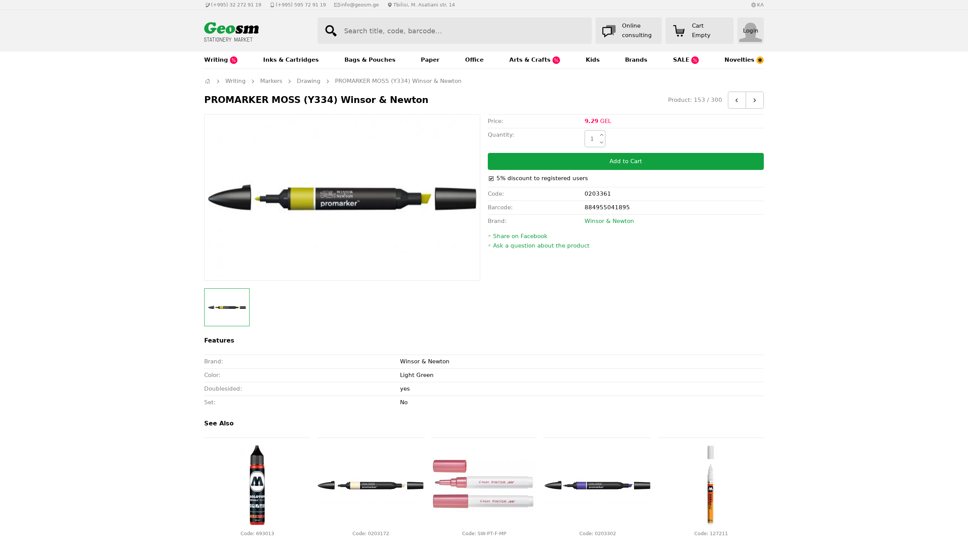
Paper (430, 59)
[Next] (755, 100)
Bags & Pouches (370, 59)
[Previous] (737, 100)
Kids (593, 59)
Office (474, 59)
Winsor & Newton (609, 221)
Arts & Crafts (530, 59)
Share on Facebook (520, 236)
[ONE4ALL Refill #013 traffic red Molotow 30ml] (257, 485)
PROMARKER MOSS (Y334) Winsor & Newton (398, 81)
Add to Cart (626, 161)
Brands (636, 59)
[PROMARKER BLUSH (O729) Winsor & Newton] (371, 485)
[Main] (207, 81)
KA (760, 5)
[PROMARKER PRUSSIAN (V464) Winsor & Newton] (597, 485)
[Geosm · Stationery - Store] (253, 30)
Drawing (309, 81)
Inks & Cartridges (291, 59)
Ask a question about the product (541, 245)
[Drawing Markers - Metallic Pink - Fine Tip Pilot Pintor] (484, 485)
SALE (682, 59)
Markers (271, 81)
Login (751, 30)
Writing (217, 59)
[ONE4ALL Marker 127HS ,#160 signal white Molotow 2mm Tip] (711, 485)
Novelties (740, 59)
